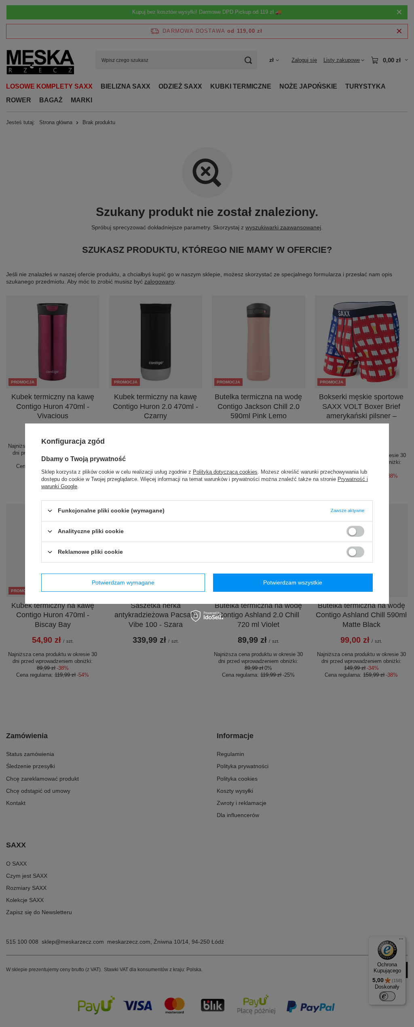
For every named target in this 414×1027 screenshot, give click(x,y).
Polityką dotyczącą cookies (225, 471)
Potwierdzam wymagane (123, 582)
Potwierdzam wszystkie (292, 582)
